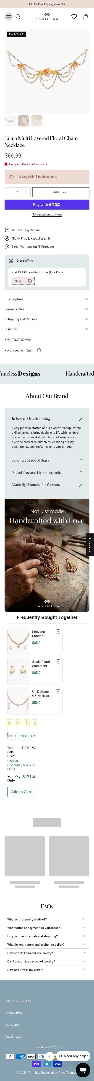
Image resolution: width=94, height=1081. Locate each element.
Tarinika (33, 1072)
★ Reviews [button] (90, 544)
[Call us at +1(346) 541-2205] (39, 350)
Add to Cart (21, 792)
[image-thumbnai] (10, 120)
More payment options (47, 214)
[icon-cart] (84, 16)
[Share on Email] (29, 350)
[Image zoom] (47, 71)
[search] (18, 16)
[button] (60, 192)
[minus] (9, 192)
